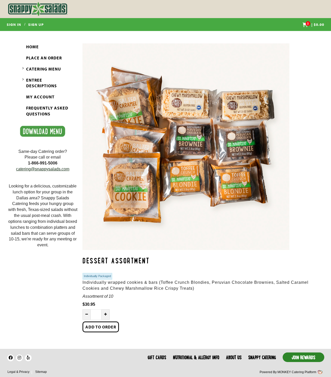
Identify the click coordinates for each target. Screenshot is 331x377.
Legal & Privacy (18, 372)
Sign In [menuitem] (14, 24)
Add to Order (100, 326)
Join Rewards (303, 358)
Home (32, 46)
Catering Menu (43, 69)
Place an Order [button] (44, 57)
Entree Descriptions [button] (41, 83)
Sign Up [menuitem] (36, 24)
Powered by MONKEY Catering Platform (288, 372)
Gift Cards (157, 358)
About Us (234, 358)
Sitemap (41, 372)
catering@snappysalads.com (42, 169)
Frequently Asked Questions (47, 110)
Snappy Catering (262, 358)
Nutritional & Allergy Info (196, 358)
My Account (40, 96)
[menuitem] (313, 24)
